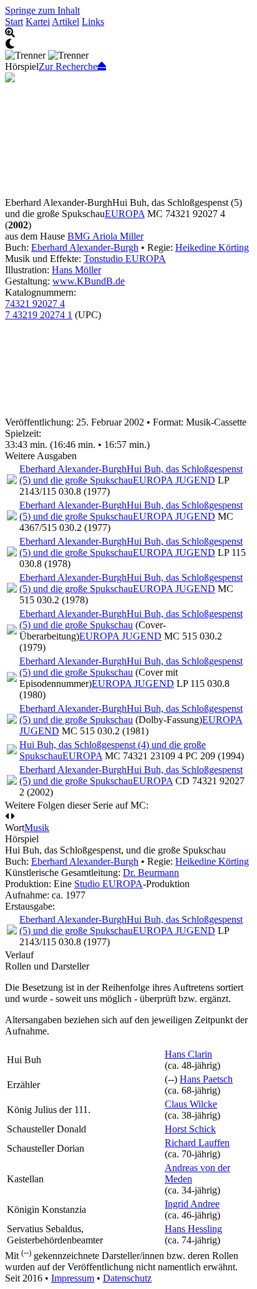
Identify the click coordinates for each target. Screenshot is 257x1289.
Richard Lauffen (197, 1142)
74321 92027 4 (35, 303)
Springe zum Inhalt (42, 10)
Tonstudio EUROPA (125, 258)
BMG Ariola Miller (105, 236)
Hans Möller (76, 270)
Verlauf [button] (19, 955)
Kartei (38, 21)
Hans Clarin (188, 1054)
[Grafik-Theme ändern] (128, 44)
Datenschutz (127, 1278)
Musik (36, 827)
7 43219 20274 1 (38, 314)
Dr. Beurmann (151, 872)
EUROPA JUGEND (174, 480)
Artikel (65, 21)
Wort (14, 827)
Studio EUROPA (108, 883)
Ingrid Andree (192, 1204)
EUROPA (125, 213)
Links (93, 21)
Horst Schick (190, 1129)
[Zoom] (128, 33)
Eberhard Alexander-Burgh (84, 247)
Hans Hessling (193, 1228)
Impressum (72, 1278)
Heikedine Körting (212, 247)
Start (14, 21)
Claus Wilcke (191, 1104)
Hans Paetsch (206, 1079)
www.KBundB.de (88, 281)
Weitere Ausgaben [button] (41, 455)
